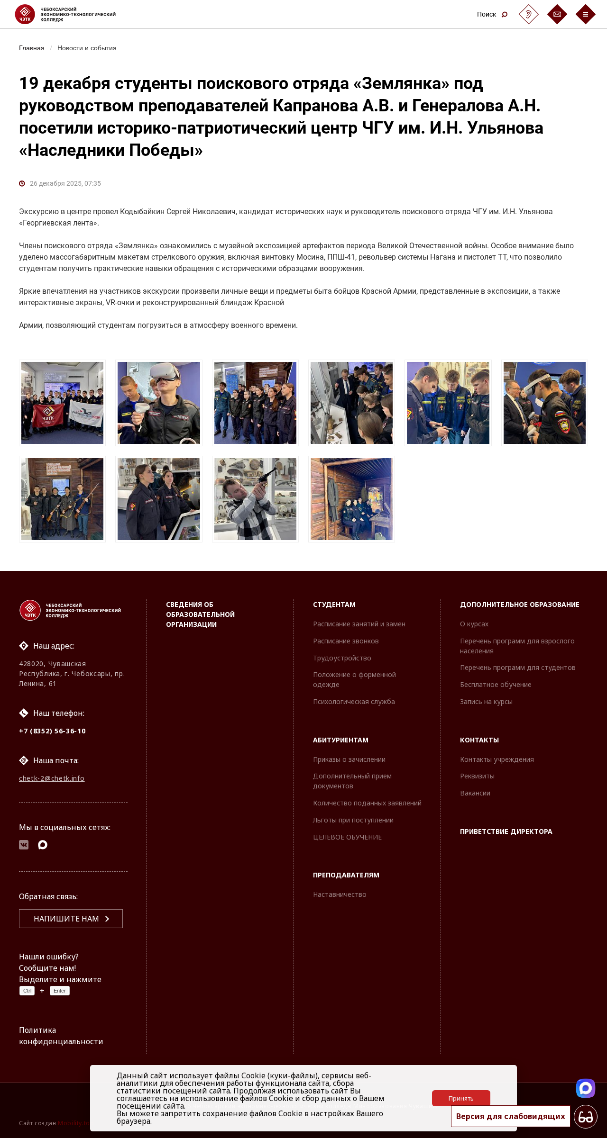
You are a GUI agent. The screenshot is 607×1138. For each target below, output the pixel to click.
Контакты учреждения (497, 759)
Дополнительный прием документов (352, 780)
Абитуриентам (340, 739)
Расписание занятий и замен (359, 623)
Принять (461, 1098)
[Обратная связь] (557, 14)
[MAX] (42, 846)
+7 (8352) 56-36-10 (52, 730)
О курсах (474, 623)
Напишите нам (66, 918)
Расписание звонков (346, 640)
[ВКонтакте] (23, 846)
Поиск (487, 14)
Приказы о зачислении (349, 759)
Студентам (334, 604)
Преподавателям (346, 874)
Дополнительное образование (519, 604)
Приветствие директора (506, 831)
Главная (32, 47)
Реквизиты (477, 775)
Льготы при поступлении (353, 819)
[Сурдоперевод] (529, 14)
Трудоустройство (342, 657)
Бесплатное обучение (496, 684)
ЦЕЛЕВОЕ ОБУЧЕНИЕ (347, 836)
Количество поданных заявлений (367, 802)
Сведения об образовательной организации (200, 614)
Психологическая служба (354, 701)
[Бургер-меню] (586, 14)
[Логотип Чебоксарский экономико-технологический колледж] (72, 14)
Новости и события (87, 47)
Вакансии (475, 792)
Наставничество (340, 894)
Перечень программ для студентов (518, 667)
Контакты (479, 739)
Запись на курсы (486, 701)
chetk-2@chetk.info (52, 778)
